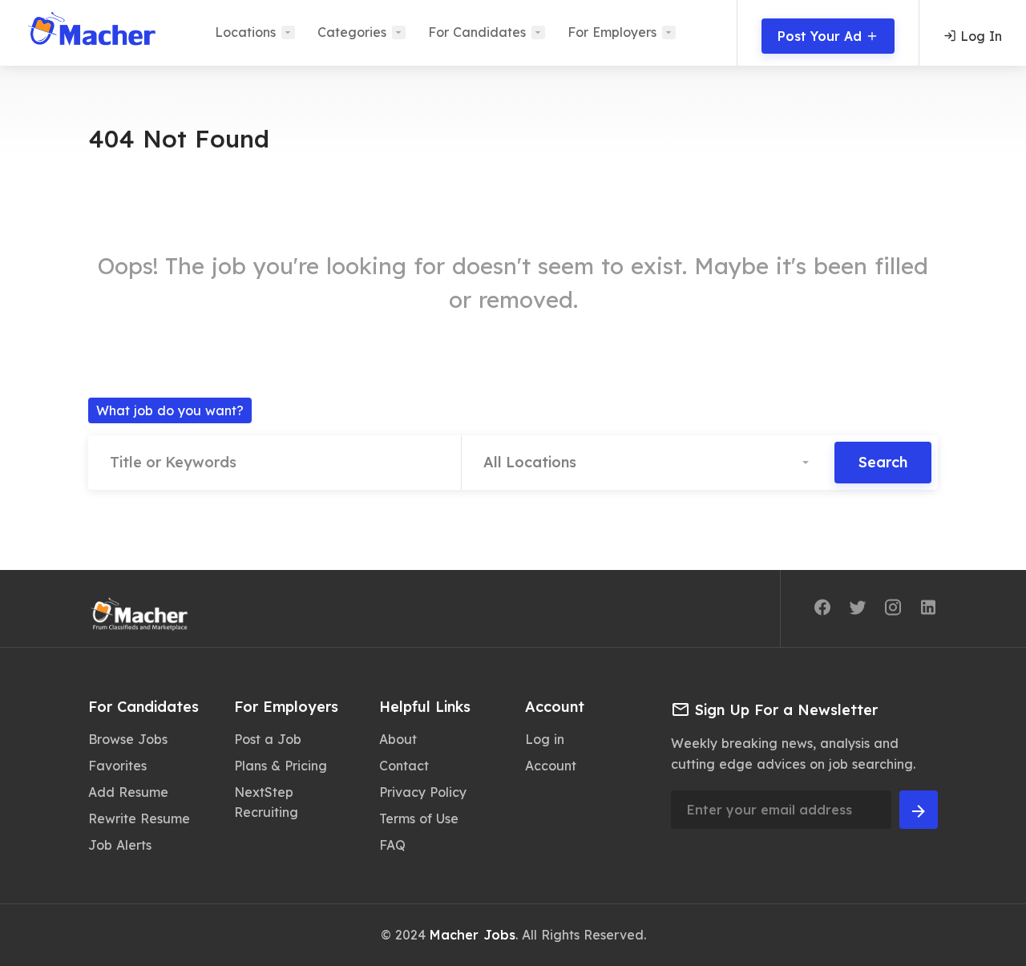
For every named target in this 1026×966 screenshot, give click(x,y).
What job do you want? (170, 410)
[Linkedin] (928, 610)
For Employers (612, 32)
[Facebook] (822, 610)
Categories (351, 32)
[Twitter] (857, 610)
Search (882, 462)
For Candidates (477, 32)
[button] (648, 462)
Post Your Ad (822, 36)
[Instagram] (893, 610)
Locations (245, 32)
